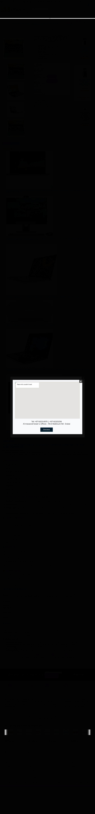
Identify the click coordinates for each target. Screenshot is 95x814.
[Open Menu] (50, 18)
